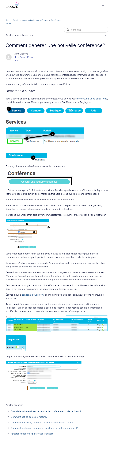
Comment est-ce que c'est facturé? (29, 416)
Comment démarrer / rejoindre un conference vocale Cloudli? (43, 422)
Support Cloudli (12, 20)
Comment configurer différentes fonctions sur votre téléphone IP (44, 428)
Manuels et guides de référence (35, 20)
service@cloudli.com (33, 294)
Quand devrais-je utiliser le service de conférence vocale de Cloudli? (47, 411)
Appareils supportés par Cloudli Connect (32, 433)
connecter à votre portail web (92, 98)
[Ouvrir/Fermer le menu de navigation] (103, 5)
